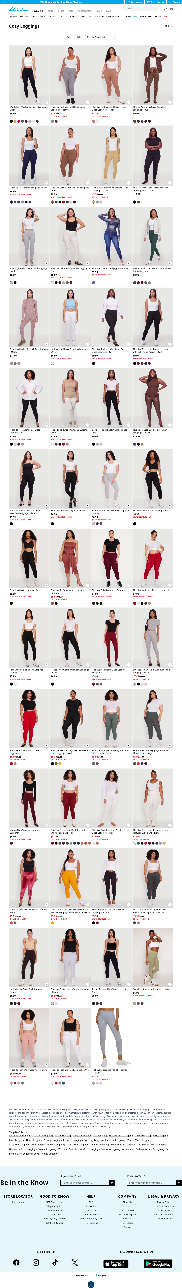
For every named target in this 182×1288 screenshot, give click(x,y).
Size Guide (91, 1206)
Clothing (13, 16)
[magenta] (149, 363)
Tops (27, 16)
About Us (127, 1202)
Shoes (61, 11)
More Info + (79, 2)
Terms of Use (163, 1210)
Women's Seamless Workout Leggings (79, 1149)
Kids (71, 11)
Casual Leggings (143, 1135)
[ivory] (33, 121)
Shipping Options (54, 1206)
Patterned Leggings (115, 1140)
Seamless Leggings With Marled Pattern (122, 1149)
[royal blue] (63, 1083)
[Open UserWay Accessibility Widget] (91, 1284)
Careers (127, 1227)
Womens (38, 11)
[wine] (71, 282)
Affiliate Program (127, 1214)
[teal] (74, 843)
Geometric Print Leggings (23, 1149)
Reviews (127, 1206)
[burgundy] (74, 202)
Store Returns (54, 1214)
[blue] (93, 282)
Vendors (127, 1218)
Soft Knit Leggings (44, 1135)
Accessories (84, 11)
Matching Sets (45, 16)
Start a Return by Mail (91, 1218)
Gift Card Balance (54, 1223)
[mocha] (11, 363)
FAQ (91, 1202)
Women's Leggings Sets (157, 1149)
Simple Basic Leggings (21, 1153)
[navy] (149, 121)
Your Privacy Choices (164, 1206)
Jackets (72, 16)
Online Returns (54, 1210)
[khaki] (93, 202)
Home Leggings (34, 1140)
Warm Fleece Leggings (121, 1135)
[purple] (26, 121)
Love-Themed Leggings (46, 1153)
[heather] (29, 121)
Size (69, 37)
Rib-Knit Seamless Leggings (152, 1144)
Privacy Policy (163, 1202)
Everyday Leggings (94, 1140)
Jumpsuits (81, 16)
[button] (157, 9)
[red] (18, 121)
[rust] (85, 843)
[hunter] (37, 121)
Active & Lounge (112, 16)
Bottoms (64, 16)
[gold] (15, 121)
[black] (11, 121)
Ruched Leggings (56, 1144)
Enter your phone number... (145, 1182)
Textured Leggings (73, 1140)
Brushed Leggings (47, 1149)
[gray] (142, 121)
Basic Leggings (17, 1140)
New (21, 16)
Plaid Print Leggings (77, 1144)
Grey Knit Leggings (19, 1144)
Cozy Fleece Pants (82, 1135)
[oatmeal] (142, 684)
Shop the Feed (127, 1210)
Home (99, 11)
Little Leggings (38, 1144)
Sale (108, 11)
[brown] (22, 121)
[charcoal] (29, 202)
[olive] (138, 121)
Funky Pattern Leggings (124, 1144)
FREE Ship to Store (55, 1202)
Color (79, 37)
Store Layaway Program (54, 1218)
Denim (55, 16)
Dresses (34, 16)
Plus (50, 11)
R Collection (126, 16)
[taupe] (93, 121)
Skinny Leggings (53, 1140)
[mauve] (145, 684)
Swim (135, 16)
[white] (52, 363)
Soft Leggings (100, 1135)
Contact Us (91, 1210)
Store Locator (18, 1202)
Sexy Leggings (160, 1135)
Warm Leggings (63, 1135)
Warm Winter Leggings (139, 1140)
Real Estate (127, 1223)
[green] (67, 202)
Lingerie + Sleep (145, 16)
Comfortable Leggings (21, 1135)
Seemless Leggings (100, 1144)
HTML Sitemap (91, 1223)
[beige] (101, 1083)
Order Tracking (90, 1214)
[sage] (101, 202)
